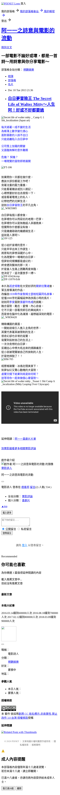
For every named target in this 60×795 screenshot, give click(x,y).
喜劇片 (26, 500)
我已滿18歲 (8, 788)
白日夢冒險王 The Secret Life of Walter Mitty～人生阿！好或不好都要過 (31, 104)
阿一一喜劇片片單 (25, 438)
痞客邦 (25, 487)
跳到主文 (6, 47)
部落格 (12, 80)
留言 (32, 487)
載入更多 (7, 513)
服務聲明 (36, 745)
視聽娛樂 (28, 69)
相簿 (10, 76)
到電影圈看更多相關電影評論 (18, 448)
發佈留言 (7, 533)
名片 (10, 84)
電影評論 (27, 496)
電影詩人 (6, 468)
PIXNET (15, 741)
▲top (4, 506)
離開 (19, 788)
